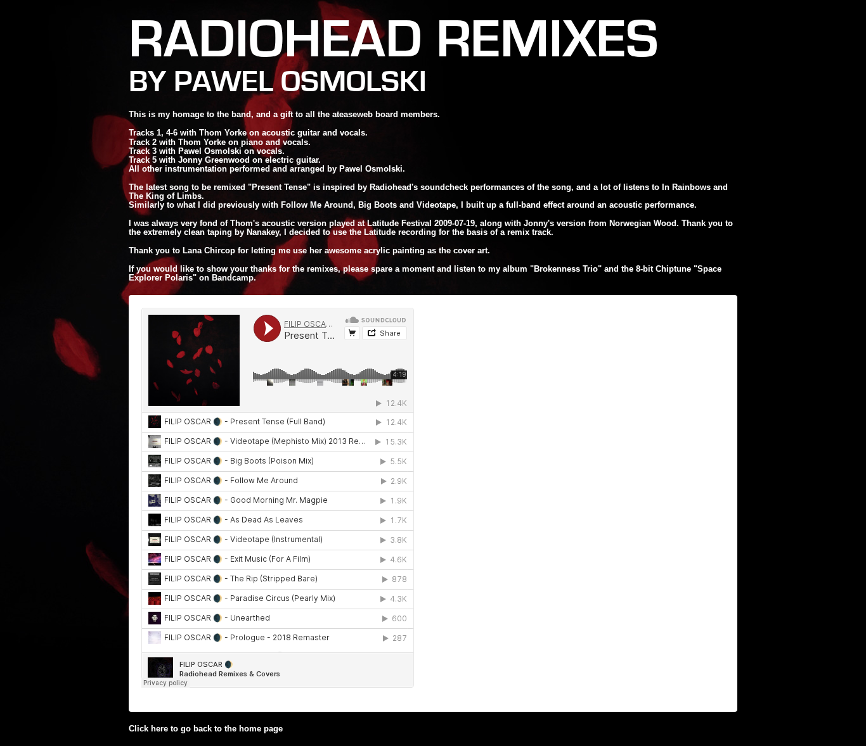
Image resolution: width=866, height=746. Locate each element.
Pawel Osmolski (300, 82)
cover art (470, 250)
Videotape (436, 205)
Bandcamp (233, 277)
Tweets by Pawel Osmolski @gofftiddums (536, 693)
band (241, 114)
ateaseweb (352, 114)
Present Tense (279, 187)
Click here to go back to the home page (206, 728)
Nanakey (263, 232)
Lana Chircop (209, 250)
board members (406, 114)
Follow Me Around (317, 205)
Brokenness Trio (566, 269)
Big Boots (377, 205)
